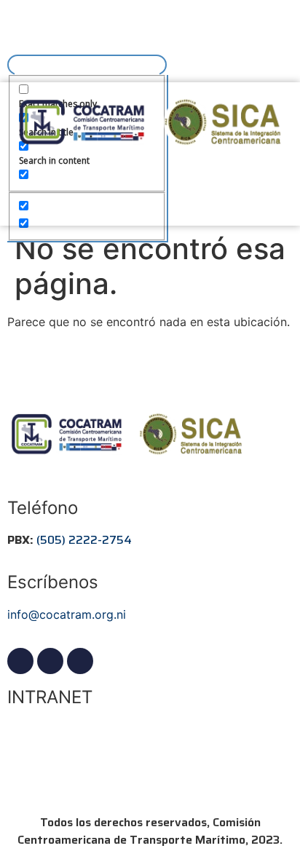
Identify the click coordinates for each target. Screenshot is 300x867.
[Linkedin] (50, 661)
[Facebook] (20, 661)
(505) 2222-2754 (84, 540)
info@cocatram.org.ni (66, 614)
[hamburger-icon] (23, 24)
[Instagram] (80, 661)
